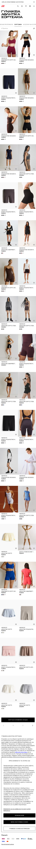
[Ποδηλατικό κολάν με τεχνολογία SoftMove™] (27, 43)
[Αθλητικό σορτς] (9, 537)
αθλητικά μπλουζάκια (21, 752)
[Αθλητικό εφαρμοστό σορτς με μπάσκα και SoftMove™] (9, 347)
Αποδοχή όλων (19, 815)
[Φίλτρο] (34, 28)
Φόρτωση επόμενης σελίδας (18, 720)
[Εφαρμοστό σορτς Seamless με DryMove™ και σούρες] (9, 43)
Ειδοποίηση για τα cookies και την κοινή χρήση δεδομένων (17, 809)
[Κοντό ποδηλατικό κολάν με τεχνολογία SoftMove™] (9, 81)
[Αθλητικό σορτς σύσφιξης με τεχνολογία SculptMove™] (27, 157)
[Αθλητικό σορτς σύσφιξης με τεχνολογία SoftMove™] (9, 385)
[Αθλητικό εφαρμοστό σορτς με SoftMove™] (9, 233)
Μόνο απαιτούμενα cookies (19, 822)
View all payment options (7, 844)
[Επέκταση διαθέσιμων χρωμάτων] (20, 177)
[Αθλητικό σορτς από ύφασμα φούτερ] (27, 651)
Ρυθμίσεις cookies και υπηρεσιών (19, 828)
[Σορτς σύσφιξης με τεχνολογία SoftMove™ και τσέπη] (27, 537)
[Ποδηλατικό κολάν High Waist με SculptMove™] (9, 157)
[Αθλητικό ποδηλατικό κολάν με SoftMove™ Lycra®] (27, 613)
